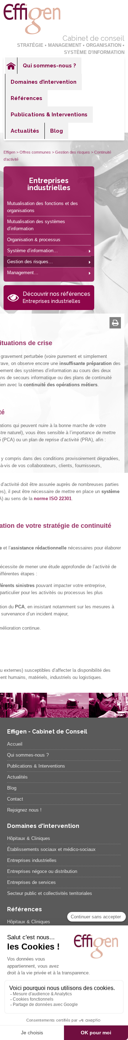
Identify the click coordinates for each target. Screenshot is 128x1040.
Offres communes (35, 152)
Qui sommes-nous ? (49, 65)
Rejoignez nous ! (24, 810)
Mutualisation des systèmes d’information (36, 225)
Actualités (25, 131)
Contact (15, 799)
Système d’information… (32, 250)
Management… (22, 272)
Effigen (9, 152)
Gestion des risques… (30, 261)
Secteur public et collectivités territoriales (49, 893)
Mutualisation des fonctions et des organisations (42, 207)
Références (26, 98)
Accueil (11, 65)
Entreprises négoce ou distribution (42, 871)
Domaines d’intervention (43, 82)
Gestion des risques (72, 152)
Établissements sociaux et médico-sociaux (51, 849)
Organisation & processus (33, 239)
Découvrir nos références (56, 297)
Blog (56, 131)
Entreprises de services (31, 882)
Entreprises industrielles (48, 184)
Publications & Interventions (49, 114)
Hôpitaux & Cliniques (28, 838)
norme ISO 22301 (52, 498)
